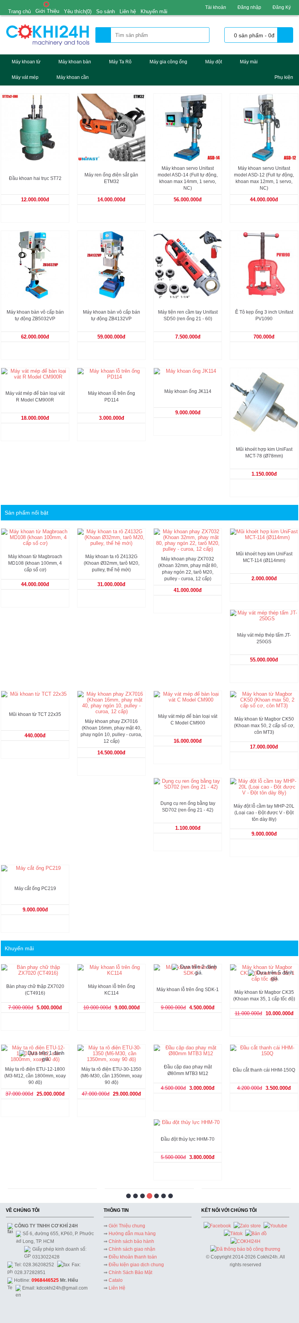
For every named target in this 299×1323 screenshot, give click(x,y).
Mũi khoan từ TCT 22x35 (35, 714)
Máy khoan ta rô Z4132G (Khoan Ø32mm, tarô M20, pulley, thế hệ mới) (111, 563)
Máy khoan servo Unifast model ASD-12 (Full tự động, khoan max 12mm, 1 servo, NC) (264, 178)
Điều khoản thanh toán (133, 1257)
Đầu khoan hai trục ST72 (35, 178)
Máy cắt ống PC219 (35, 888)
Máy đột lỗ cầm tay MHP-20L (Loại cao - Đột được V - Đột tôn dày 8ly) (264, 812)
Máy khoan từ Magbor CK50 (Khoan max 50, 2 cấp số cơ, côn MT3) (264, 725)
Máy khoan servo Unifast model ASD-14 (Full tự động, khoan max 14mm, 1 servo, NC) (188, 178)
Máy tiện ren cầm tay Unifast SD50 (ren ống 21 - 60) (188, 315)
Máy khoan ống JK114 (187, 391)
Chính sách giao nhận (132, 1249)
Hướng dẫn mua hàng (132, 1233)
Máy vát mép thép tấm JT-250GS (264, 638)
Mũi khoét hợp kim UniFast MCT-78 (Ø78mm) (264, 453)
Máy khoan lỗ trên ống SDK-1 (188, 989)
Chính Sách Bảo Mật (130, 1272)
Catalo (116, 1280)
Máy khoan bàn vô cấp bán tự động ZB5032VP (35, 315)
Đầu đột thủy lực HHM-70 (188, 1139)
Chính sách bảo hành (131, 1241)
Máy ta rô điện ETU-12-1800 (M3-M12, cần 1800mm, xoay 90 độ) (35, 1075)
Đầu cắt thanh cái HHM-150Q (264, 1070)
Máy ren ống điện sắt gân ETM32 (111, 178)
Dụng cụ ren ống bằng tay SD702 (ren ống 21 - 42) (187, 807)
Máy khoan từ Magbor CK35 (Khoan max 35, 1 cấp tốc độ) (264, 996)
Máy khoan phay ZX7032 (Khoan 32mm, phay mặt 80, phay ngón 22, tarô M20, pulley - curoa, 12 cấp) (188, 568)
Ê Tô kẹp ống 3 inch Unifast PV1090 (264, 315)
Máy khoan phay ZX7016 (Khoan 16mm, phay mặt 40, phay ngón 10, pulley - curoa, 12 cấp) (111, 731)
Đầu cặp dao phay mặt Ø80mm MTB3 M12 (188, 1070)
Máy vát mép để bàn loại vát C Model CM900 (187, 720)
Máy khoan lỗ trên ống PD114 (111, 397)
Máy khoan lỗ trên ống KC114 (111, 990)
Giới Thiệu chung (127, 1226)
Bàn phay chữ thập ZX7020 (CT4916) (35, 990)
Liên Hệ (117, 1288)
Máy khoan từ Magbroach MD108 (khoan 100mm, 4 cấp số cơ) (35, 563)
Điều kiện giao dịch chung (136, 1264)
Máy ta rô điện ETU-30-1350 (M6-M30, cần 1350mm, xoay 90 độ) (111, 1075)
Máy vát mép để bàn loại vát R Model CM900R (35, 397)
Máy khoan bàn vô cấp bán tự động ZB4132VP (111, 315)
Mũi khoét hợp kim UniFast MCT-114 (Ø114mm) (264, 557)
